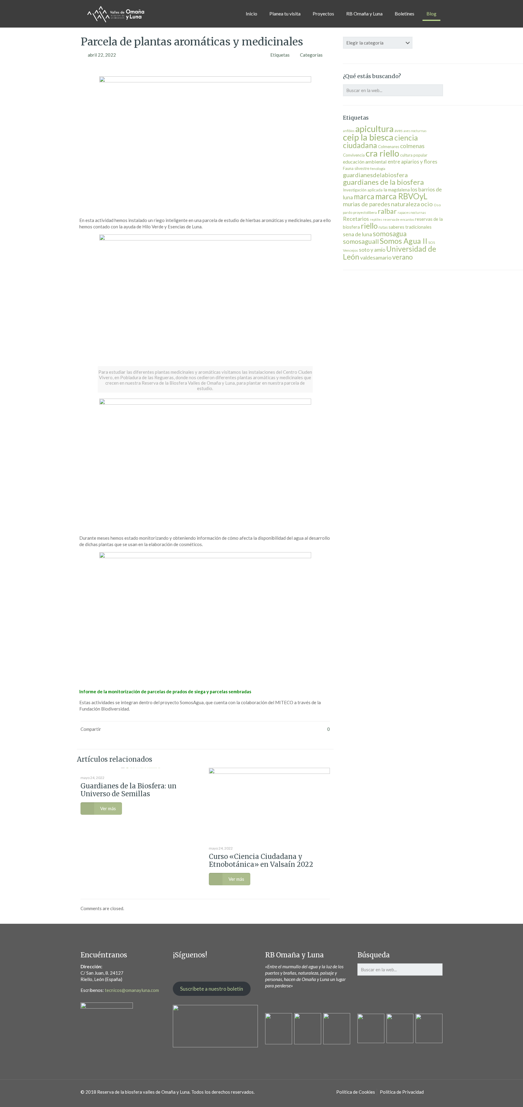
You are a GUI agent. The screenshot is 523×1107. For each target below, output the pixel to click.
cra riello (382, 153)
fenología (377, 168)
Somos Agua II (403, 240)
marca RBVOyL (401, 196)
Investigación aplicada (363, 189)
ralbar (387, 211)
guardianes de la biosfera (383, 181)
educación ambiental (365, 161)
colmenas (412, 145)
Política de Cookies (355, 1092)
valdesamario (375, 257)
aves (398, 130)
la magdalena (396, 189)
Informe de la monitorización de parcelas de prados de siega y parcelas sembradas (165, 691)
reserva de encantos (398, 219)
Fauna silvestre (356, 168)
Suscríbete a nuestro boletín (211, 989)
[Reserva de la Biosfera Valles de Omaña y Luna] (116, 13)
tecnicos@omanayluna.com (132, 990)
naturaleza (405, 203)
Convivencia (354, 155)
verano (402, 257)
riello (369, 225)
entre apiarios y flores (412, 161)
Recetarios (356, 218)
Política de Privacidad (402, 1092)
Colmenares (388, 146)
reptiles (376, 219)
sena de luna (357, 234)
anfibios (348, 131)
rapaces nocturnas (412, 212)
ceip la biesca (368, 137)
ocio (427, 203)
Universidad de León (389, 252)
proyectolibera (365, 212)
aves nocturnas (414, 131)
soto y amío (372, 249)
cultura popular (413, 155)
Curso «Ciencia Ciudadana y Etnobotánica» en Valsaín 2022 (261, 860)
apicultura (374, 129)
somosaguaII (361, 241)
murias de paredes (366, 204)
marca (364, 196)
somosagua (389, 234)
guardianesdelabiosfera (375, 174)
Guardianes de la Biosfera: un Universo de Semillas (128, 790)
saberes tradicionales (410, 227)
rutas (383, 227)
